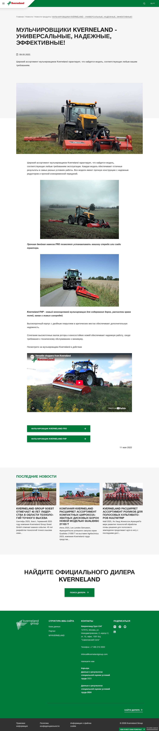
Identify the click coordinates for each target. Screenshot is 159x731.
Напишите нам (87, 661)
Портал (52, 631)
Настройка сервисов (152, 728)
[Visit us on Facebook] (115, 626)
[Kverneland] (15, 3)
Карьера (85, 668)
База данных (54, 626)
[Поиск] (142, 11)
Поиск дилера (77, 592)
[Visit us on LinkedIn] (115, 631)
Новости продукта (42, 16)
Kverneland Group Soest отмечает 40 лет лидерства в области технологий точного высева (35, 513)
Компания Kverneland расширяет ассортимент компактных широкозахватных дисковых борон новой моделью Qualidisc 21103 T (79, 516)
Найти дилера (132, 710)
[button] (132, 729)
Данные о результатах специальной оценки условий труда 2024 (95, 688)
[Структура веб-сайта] (3, 3)
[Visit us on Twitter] (120, 626)
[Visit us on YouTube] (125, 626)
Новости (29, 16)
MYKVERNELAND (56, 635)
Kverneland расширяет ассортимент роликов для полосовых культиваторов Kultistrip (123, 513)
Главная (20, 16)
